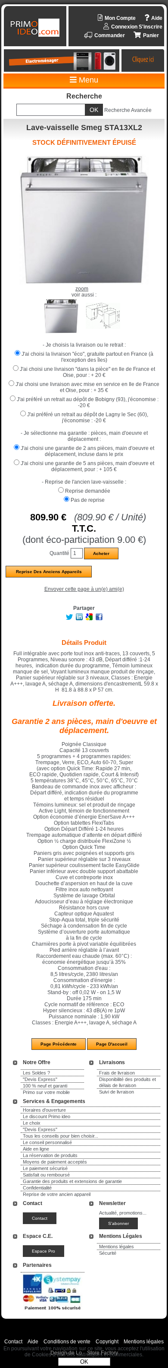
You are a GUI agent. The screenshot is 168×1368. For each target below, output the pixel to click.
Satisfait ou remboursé (46, 1174)
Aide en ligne (36, 1148)
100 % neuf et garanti (45, 1085)
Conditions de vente (67, 1342)
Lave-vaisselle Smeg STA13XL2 (84, 127)
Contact (13, 1342)
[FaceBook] (99, 618)
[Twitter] (69, 618)
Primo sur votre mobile (46, 1092)
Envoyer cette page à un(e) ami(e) (84, 589)
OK (84, 1361)
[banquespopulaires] (52, 1311)
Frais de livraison (117, 1072)
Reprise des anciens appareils (49, 571)
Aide (33, 1342)
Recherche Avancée (128, 110)
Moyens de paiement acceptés (55, 1161)
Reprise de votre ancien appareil (56, 1194)
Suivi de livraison (116, 1091)
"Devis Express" (40, 1079)
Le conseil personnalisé (47, 1142)
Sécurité (107, 1253)
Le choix (31, 1123)
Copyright (107, 1342)
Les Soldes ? (36, 1072)
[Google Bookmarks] (89, 618)
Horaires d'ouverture (44, 1110)
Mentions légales (116, 1246)
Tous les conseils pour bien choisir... (60, 1135)
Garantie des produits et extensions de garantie (72, 1181)
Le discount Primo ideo (46, 1116)
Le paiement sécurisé (45, 1168)
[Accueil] (36, 27)
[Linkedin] (79, 618)
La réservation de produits (50, 1155)
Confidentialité (37, 1187)
